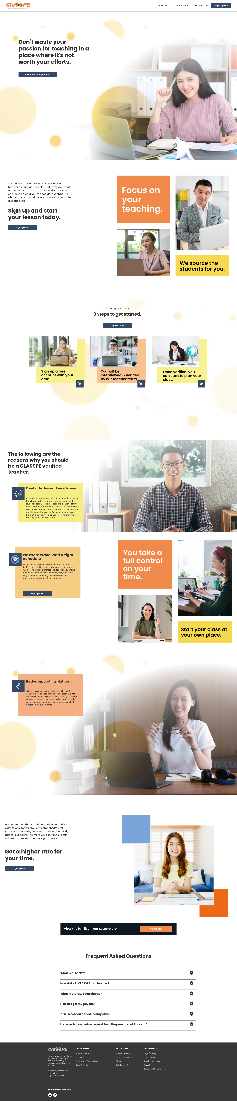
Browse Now (155, 928)
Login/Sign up (221, 5)
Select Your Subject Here (37, 74)
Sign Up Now (22, 227)
